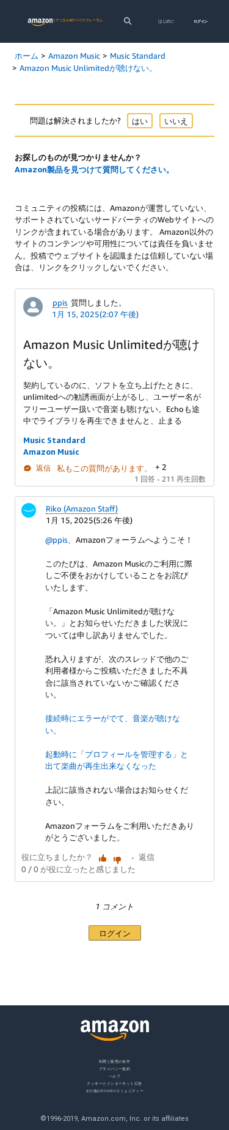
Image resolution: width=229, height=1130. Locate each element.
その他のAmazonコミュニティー (114, 1090)
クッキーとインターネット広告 (114, 1083)
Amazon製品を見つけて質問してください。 (94, 169)
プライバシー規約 (115, 1068)
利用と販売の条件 (115, 1061)
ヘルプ (114, 1076)
